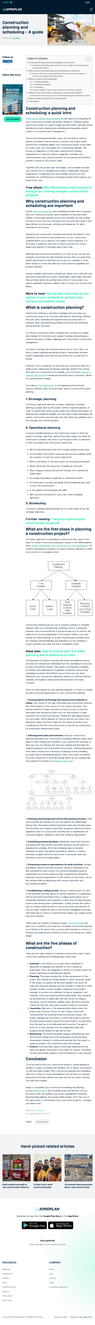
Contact (52, 1278)
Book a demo (41, 1090)
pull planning (42, 1121)
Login (87, 2)
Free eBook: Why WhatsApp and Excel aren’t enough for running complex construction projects (60, 66)
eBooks (5, 1278)
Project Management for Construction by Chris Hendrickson (59, 545)
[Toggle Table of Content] (87, 59)
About (51, 1269)
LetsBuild (16, 38)
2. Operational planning (42, 84)
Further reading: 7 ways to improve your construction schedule (57, 90)
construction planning (43, 211)
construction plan (76, 923)
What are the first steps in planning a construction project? (55, 92)
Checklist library (9, 1287)
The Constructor (46, 385)
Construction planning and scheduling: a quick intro (52, 62)
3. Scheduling (38, 87)
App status (7, 1300)
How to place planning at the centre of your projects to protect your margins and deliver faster (57, 297)
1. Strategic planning (40, 82)
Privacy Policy (76, 1317)
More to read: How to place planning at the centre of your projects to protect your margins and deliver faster (59, 74)
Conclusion (34, 101)
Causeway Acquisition (58, 1287)
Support (6, 1291)
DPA (90, 1317)
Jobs (51, 1273)
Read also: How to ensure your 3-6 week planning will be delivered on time (61, 95)
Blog (4, 1282)
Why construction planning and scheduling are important (54, 70)
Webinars (6, 1269)
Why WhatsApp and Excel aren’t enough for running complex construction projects (59, 191)
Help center (7, 1296)
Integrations (7, 1273)
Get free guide (12, 119)
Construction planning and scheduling (43, 118)
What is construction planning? (43, 79)
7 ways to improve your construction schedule (55, 521)
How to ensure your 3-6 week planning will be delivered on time (55, 653)
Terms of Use (60, 1317)
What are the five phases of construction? (48, 98)
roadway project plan (63, 761)
